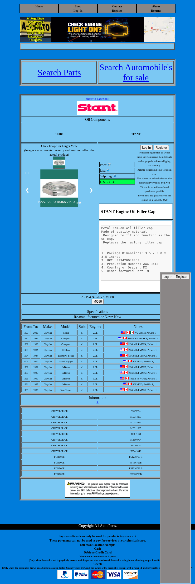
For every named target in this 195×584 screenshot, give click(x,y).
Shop (78, 6)
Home (39, 6)
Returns (156, 10)
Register (117, 10)
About (156, 6)
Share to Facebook (97, 98)
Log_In (78, 10)
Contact (117, 6)
